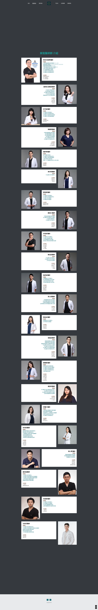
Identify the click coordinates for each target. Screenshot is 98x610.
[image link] (30, 70)
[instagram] (50, 600)
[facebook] (47, 600)
